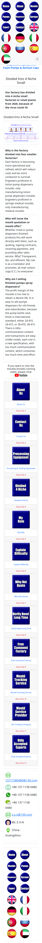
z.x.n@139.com (22, 814)
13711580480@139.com (21, 780)
